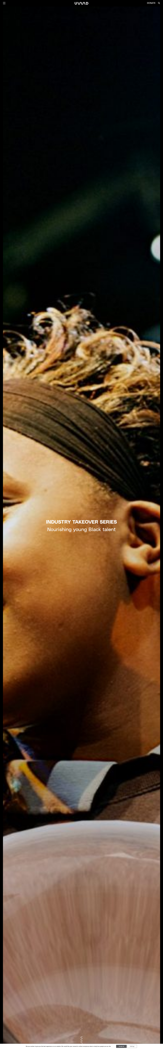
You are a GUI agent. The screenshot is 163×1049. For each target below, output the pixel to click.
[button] (159, 3)
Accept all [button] (121, 1046)
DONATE (151, 3)
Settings (132, 1046)
